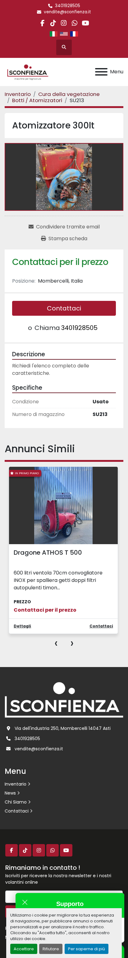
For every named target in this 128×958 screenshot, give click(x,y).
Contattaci (64, 308)
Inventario (15, 784)
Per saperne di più (86, 948)
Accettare (24, 948)
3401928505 (67, 6)
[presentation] (56, 643)
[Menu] (101, 72)
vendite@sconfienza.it (67, 12)
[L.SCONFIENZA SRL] (64, 699)
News (10, 793)
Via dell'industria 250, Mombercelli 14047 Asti (63, 728)
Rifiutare (51, 948)
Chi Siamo (16, 802)
